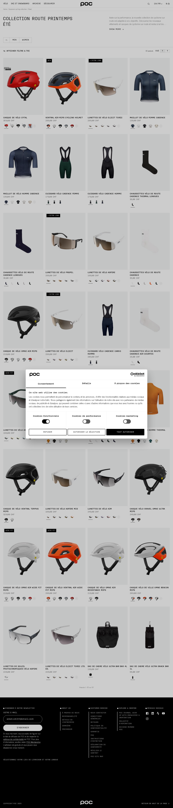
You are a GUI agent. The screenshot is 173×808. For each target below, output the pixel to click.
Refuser (47, 432)
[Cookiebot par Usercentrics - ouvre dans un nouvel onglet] (132, 375)
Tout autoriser (125, 432)
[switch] (86, 421)
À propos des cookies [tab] (127, 383)
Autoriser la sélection (86, 432)
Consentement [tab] (46, 384)
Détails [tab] (86, 383)
